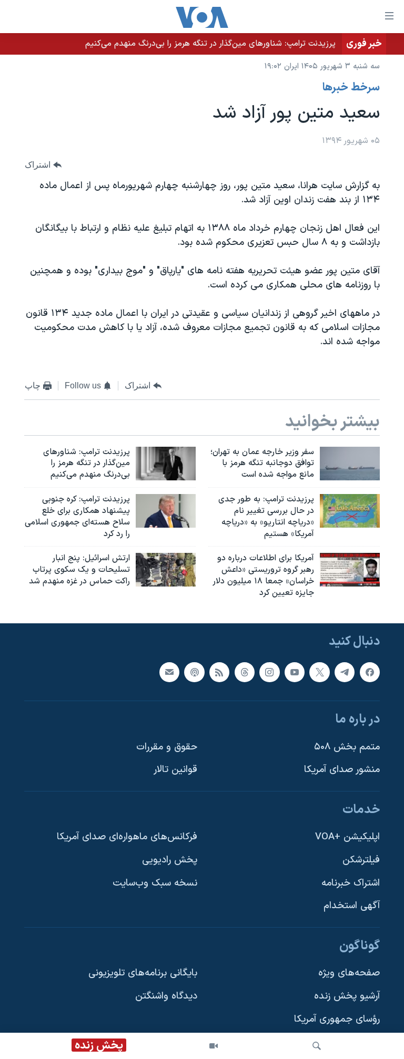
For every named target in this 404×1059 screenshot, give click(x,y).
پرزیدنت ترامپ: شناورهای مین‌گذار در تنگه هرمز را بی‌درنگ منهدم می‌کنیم (210, 43)
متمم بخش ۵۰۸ (347, 747)
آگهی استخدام (352, 906)
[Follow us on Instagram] (269, 672)
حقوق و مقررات (166, 747)
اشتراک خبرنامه (350, 883)
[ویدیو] (213, 1046)
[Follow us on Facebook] (370, 672)
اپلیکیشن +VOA (347, 837)
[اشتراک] (169, 672)
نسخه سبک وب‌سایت (155, 883)
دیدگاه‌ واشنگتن (166, 996)
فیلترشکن (361, 860)
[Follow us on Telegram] (345, 672)
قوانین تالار (175, 770)
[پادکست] (194, 672)
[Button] (43, 165)
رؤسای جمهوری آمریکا (337, 1019)
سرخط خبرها (351, 87)
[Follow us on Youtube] (295, 672)
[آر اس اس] (219, 672)
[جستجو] (316, 1046)
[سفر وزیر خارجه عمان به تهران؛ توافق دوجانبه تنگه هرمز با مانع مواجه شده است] (350, 463)
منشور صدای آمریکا (342, 770)
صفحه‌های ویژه (349, 973)
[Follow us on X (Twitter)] (319, 672)
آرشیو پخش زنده (347, 996)
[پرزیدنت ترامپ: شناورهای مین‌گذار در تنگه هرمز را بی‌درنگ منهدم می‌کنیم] (166, 463)
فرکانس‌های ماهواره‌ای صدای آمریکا (127, 837)
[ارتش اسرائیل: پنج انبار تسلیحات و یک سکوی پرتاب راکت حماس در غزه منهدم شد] (166, 570)
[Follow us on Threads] (245, 672)
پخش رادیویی (169, 860)
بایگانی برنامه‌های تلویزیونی (142, 973)
